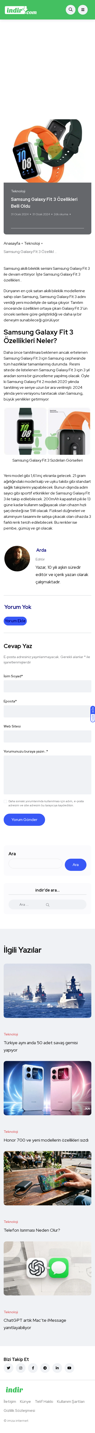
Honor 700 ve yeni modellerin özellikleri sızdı (46, 1140)
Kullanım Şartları (71, 1401)
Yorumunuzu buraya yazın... (26, 751)
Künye (25, 1401)
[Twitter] (8, 1368)
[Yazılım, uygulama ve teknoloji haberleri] (21, 10)
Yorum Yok (17, 222)
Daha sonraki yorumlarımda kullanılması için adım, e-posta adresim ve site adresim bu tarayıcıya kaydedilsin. (46, 803)
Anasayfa (12, 243)
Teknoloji (32, 243)
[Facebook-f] (33, 1368)
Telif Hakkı (44, 1401)
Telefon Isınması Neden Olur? (32, 1230)
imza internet (17, 1420)
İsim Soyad (13, 676)
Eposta (10, 701)
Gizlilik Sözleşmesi (19, 1410)
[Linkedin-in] (57, 1368)
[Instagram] (21, 1368)
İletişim (10, 1401)
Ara (12, 853)
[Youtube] (69, 1368)
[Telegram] (45, 1368)
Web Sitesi (12, 726)
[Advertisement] (47, 69)
